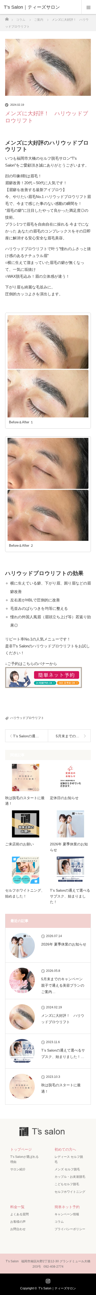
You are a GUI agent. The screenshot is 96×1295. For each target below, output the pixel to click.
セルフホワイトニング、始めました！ (25, 893)
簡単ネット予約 (67, 1207)
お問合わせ (18, 1229)
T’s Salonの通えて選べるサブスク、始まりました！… (63, 1053)
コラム (59, 1221)
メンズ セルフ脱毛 (67, 1169)
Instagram (47, 1280)
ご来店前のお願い (19, 844)
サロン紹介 (18, 1169)
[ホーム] (6, 18)
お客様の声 (18, 1221)
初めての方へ (65, 1149)
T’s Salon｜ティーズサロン (57, 1288)
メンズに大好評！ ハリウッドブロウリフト (62, 1018)
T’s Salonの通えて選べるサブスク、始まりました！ (70, 896)
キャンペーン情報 (67, 1214)
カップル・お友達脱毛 (70, 1177)
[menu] (88, 7)
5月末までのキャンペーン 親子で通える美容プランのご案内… (63, 985)
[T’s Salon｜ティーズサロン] (40, 7)
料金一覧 (17, 1207)
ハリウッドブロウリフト (27, 718)
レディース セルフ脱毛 (69, 1159)
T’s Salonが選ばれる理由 (24, 1159)
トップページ (21, 1149)
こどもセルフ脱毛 (67, 1184)
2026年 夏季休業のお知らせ (69, 847)
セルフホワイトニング (70, 1192)
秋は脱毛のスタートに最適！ (25, 801)
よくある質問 (19, 1214)
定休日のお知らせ (64, 798)
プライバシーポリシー (70, 1229)
